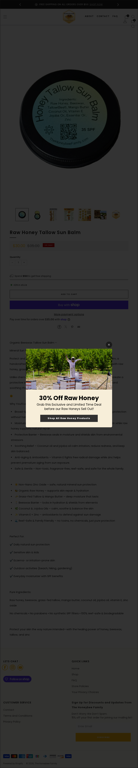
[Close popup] (109, 345)
